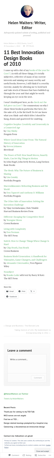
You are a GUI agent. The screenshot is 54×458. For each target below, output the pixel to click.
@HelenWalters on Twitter (16, 394)
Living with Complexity (15, 228)
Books (24, 43)
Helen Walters (9, 43)
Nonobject (9, 271)
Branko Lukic (13, 275)
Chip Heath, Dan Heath (18, 247)
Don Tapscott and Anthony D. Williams (25, 192)
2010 (19, 43)
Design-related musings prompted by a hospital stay (26, 423)
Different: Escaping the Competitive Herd (24, 216)
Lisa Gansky (12, 177)
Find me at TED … (11, 419)
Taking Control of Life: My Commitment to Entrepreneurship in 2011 (32, 331)
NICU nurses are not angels (15, 415)
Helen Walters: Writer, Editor (27, 25)
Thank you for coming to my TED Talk (19, 412)
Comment (38, 378)
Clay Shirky (12, 130)
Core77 (30, 43)
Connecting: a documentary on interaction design (24, 427)
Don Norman (13, 232)
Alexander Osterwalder (18, 263)
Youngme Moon (14, 220)
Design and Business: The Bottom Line (22, 326)
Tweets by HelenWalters (14, 398)
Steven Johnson (14, 146)
